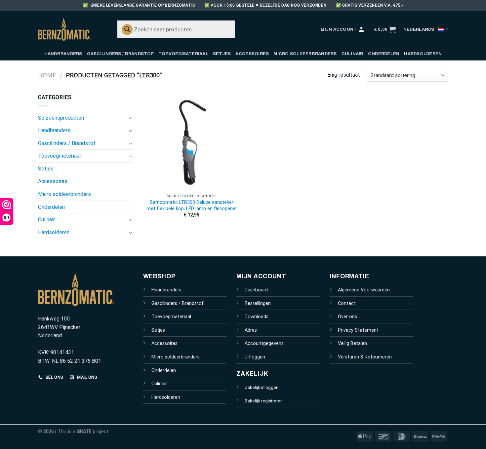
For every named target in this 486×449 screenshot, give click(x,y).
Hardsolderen (423, 54)
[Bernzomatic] (71, 29)
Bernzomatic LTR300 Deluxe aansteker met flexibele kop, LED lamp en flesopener (191, 205)
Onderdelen (384, 54)
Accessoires (252, 54)
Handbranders (63, 54)
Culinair (352, 54)
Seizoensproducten (61, 118)
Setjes (222, 54)
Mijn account (339, 29)
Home (47, 75)
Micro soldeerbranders (305, 54)
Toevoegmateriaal (183, 54)
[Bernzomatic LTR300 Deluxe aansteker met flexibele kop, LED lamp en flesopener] (191, 142)
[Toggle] (130, 118)
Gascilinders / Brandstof (120, 54)
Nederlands (418, 29)
